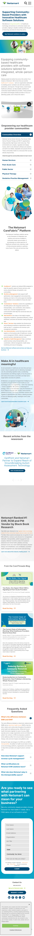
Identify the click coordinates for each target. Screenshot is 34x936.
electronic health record (15, 725)
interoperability (5, 744)
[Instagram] (16, 897)
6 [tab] (19, 480)
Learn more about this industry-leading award (14, 551)
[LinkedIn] (9, 897)
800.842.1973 (17, 885)
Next (21, 480)
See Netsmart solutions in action (15, 34)
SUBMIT (17, 869)
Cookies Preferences (16, 930)
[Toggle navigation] (30, 3)
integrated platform (15, 24)
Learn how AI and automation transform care (13, 401)
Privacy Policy (13, 864)
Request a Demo (17, 892)
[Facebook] (13, 897)
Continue (15, 925)
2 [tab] (14, 480)
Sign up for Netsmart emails (16, 888)
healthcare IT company (7, 83)
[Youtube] (23, 897)
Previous (13, 480)
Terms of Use (25, 862)
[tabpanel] (17, 462)
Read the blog (7, 608)
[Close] (29, 904)
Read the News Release (17, 471)
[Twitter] (20, 897)
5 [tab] (18, 480)
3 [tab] (15, 480)
